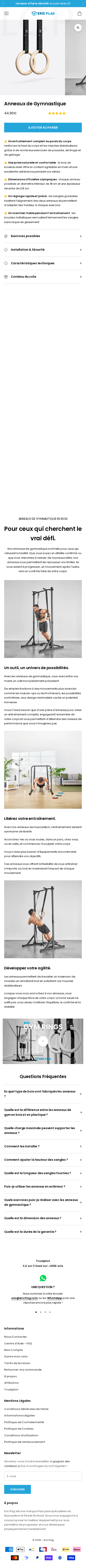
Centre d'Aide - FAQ (18, 1343)
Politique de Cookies (18, 1429)
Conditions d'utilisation (21, 1435)
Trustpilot (43, 1261)
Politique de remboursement (24, 1442)
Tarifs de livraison (17, 1363)
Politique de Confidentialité (24, 1422)
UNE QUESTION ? (43, 1287)
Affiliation (11, 1383)
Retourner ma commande (23, 1370)
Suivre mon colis (16, 1356)
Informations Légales (19, 1415)
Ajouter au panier (43, 127)
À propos (10, 1376)
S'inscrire (17, 1489)
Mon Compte (13, 1350)
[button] (57, 113)
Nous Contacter (15, 1337)
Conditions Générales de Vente (26, 1409)
